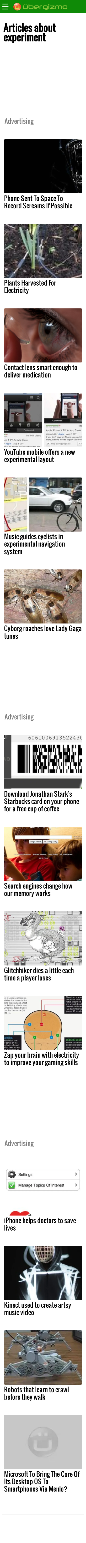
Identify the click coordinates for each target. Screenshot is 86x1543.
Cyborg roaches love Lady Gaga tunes (43, 631)
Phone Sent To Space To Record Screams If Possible (38, 201)
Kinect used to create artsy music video (37, 1308)
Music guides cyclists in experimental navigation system (34, 544)
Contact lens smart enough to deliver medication (40, 370)
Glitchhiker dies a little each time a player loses (39, 973)
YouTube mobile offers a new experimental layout (39, 455)
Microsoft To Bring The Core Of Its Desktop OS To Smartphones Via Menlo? (42, 1481)
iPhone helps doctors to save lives (40, 1224)
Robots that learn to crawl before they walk (36, 1393)
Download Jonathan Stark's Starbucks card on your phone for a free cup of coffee (41, 801)
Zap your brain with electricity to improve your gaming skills (41, 1058)
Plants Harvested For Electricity (30, 286)
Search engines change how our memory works (38, 889)
